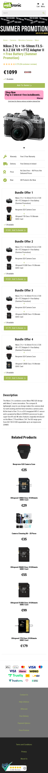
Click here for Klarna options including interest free (24, 101)
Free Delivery (24, 716)
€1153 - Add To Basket (14, 378)
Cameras (13, 40)
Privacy (24, 752)
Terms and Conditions (24, 745)
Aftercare (24, 709)
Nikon (37, 40)
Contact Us (24, 695)
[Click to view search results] (44, 14)
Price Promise (24, 730)
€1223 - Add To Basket (14, 279)
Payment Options (24, 723)
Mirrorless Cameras (25, 40)
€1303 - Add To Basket (14, 230)
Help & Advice (24, 702)
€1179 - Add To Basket (14, 328)
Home (5, 40)
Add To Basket (23, 85)
